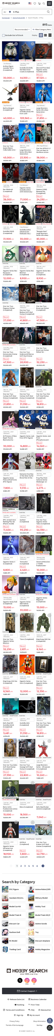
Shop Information (39, 1021)
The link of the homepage (14, 1025)
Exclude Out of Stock (14, 35)
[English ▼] (30, 3)
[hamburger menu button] (49, 3)
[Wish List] (35, 3)
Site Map (39, 1025)
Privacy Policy (14, 1021)
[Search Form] (44, 3)
